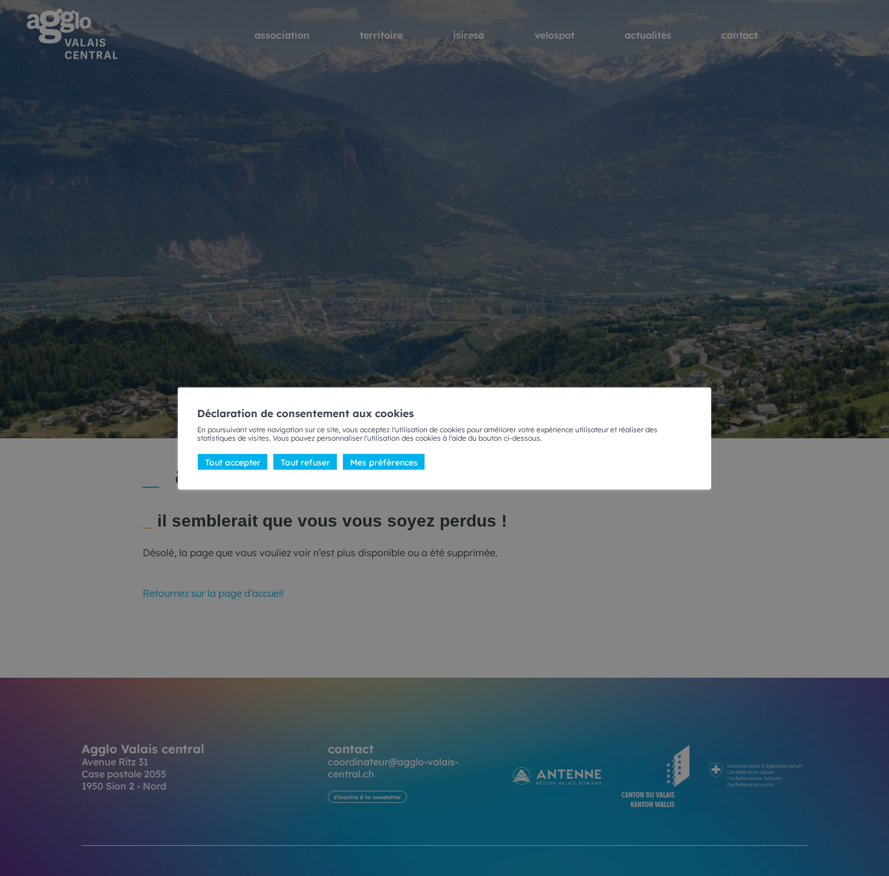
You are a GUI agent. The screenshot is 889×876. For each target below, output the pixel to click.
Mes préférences (384, 461)
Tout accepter (233, 461)
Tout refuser (305, 461)
